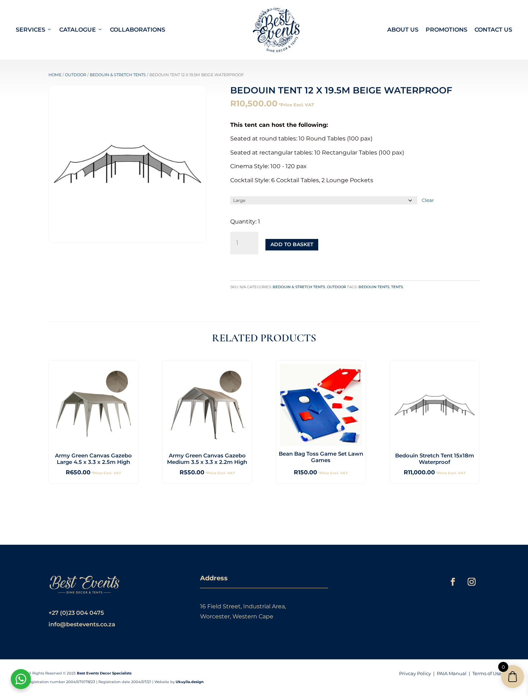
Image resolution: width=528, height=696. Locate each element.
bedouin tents (373, 287)
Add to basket (291, 244)
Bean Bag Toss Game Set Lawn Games (321, 457)
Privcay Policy (415, 673)
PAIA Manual (452, 673)
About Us (402, 29)
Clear (428, 200)
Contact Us (493, 29)
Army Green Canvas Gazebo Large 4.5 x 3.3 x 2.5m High (93, 458)
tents (397, 287)
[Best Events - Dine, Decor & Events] (276, 30)
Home (54, 74)
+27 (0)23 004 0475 (76, 612)
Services (30, 29)
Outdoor (75, 74)
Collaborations (137, 29)
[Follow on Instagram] (472, 582)
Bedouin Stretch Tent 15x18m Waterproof (434, 458)
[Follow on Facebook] (453, 582)
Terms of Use (486, 673)
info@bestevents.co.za (81, 624)
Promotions (446, 29)
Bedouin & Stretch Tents (118, 74)
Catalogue (77, 29)
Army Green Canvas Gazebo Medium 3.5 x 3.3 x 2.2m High (207, 458)
